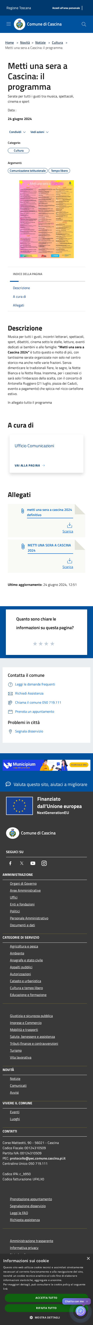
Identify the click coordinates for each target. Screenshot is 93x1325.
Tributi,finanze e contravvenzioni (34, 1043)
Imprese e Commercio (26, 1022)
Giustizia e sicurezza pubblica (31, 1015)
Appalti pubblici (21, 967)
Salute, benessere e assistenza (32, 1036)
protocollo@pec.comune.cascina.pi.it (38, 1158)
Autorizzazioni (20, 974)
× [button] (88, 1258)
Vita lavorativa (20, 1057)
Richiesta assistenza (25, 1219)
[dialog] (46, 1289)
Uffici (14, 897)
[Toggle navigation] (8, 23)
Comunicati (18, 1085)
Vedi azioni (37, 132)
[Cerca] (84, 24)
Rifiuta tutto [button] (46, 1308)
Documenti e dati (22, 925)
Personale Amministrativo (29, 918)
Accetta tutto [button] (46, 1298)
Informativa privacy (24, 1247)
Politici (15, 911)
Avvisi (14, 1092)
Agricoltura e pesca (24, 946)
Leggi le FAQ (19, 1212)
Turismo (16, 1050)
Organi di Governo (23, 883)
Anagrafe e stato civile (26, 960)
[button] (46, 1317)
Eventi (14, 1111)
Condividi (15, 132)
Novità (25, 42)
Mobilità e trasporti (24, 1029)
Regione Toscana (18, 7)
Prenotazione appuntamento (31, 1199)
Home (9, 42)
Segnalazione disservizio (28, 1205)
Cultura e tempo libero (26, 987)
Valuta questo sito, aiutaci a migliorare (50, 784)
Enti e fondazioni (22, 904)
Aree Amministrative (25, 890)
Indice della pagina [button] (27, 274)
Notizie (40, 42)
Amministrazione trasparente (31, 1240)
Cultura (57, 42)
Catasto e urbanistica (25, 980)
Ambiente (17, 953)
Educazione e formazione (28, 994)
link (5, 1289)
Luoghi (15, 1118)
